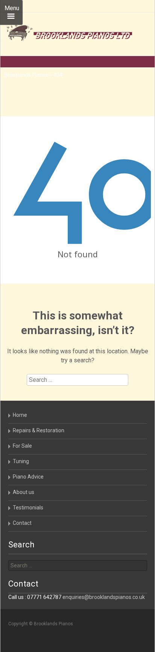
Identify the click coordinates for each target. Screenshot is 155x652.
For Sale (22, 446)
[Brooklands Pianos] (66, 34)
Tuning (21, 461)
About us (23, 492)
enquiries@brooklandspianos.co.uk (103, 597)
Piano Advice (28, 477)
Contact (22, 523)
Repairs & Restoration (38, 430)
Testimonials (28, 508)
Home (20, 415)
